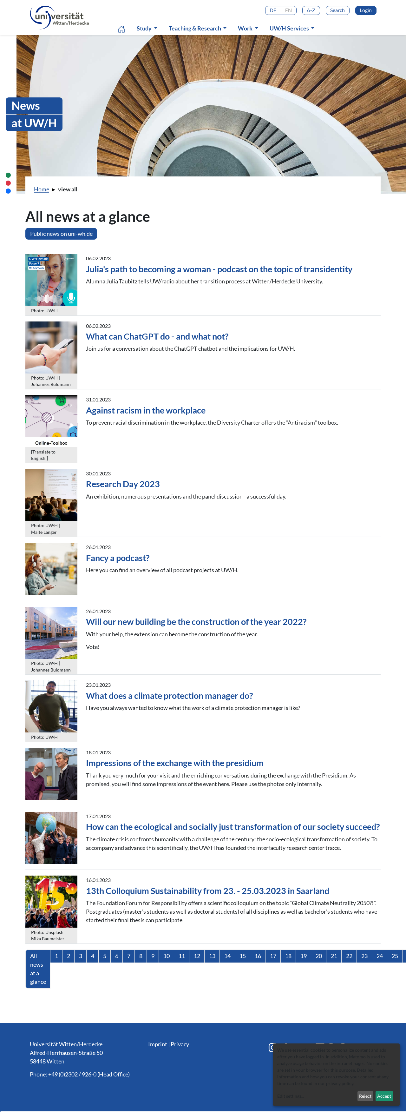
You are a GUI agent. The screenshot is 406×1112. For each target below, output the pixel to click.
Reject (365, 1096)
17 (273, 955)
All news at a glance (38, 968)
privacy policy (339, 1083)
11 (182, 955)
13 (212, 955)
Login (366, 10)
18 (288, 955)
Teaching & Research (195, 28)
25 (395, 955)
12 (197, 955)
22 (349, 955)
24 (380, 955)
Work (245, 28)
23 (364, 955)
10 (166, 955)
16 (258, 955)
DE (273, 10)
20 (319, 955)
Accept (384, 1096)
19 (303, 955)
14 (227, 955)
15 (242, 955)
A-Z (311, 10)
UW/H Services (290, 28)
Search (337, 10)
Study (145, 28)
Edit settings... (290, 1096)
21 (334, 955)
